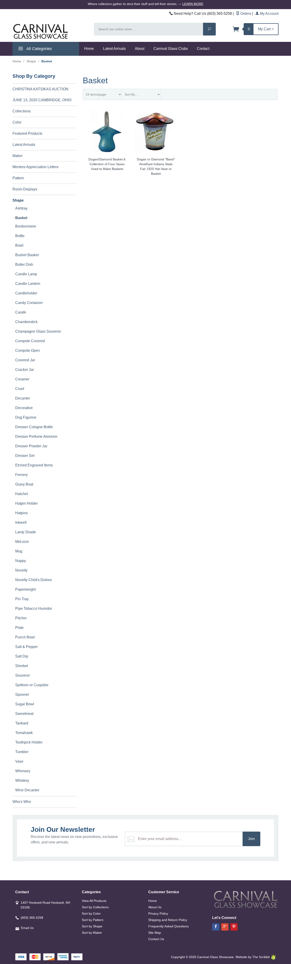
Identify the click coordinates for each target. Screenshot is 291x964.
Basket (21, 218)
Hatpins (21, 513)
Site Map (154, 932)
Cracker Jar (24, 370)
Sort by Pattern (92, 920)
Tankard (21, 723)
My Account (268, 13)
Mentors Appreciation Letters (35, 167)
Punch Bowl (25, 637)
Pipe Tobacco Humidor (33, 608)
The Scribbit (261, 957)
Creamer (22, 379)
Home (89, 49)
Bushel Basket (27, 255)
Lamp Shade (25, 532)
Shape (31, 61)
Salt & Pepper (26, 647)
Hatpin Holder (26, 503)
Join (251, 839)
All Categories (38, 48)
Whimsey (22, 771)
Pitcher (21, 618)
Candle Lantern (27, 284)
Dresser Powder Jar (31, 446)
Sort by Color (91, 913)
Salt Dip (21, 656)
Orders (245, 13)
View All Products (94, 901)
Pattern (18, 178)
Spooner (22, 694)
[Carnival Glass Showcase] (50, 31)
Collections (22, 111)
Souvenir (22, 675)
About (139, 49)
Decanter (22, 398)
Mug (18, 551)
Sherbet (21, 666)
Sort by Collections (95, 907)
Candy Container (29, 303)
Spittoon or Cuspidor (31, 685)
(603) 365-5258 (32, 917)
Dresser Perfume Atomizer (36, 436)
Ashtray (21, 208)
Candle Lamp (26, 274)
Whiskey (22, 780)
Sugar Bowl (24, 704)
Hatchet (21, 494)
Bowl (19, 245)
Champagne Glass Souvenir (38, 331)
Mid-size (22, 542)
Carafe (20, 312)
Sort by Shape (92, 926)
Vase (19, 761)
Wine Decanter (27, 790)
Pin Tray (22, 599)
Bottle (20, 236)
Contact (203, 49)
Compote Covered (30, 341)
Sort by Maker (92, 932)
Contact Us (156, 939)
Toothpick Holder (29, 742)
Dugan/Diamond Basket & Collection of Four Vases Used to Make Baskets (106, 164)
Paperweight (25, 589)
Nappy (20, 561)
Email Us (27, 928)
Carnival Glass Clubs (170, 49)
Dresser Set (24, 456)
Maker (18, 156)
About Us (154, 907)
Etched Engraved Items (34, 465)
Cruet (19, 389)
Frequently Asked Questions (168, 926)
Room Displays (25, 189)
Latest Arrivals (114, 49)
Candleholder (26, 293)
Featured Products (27, 133)
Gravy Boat (24, 484)
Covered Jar (25, 360)
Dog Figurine (25, 417)
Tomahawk (24, 733)
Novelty (21, 570)
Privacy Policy (158, 913)
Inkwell (21, 522)
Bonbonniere (25, 226)
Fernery (21, 475)
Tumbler (21, 752)
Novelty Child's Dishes (33, 580)
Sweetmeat (24, 714)
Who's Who (22, 802)
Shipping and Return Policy (167, 920)
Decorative (24, 408)
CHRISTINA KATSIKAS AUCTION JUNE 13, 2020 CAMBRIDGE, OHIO (42, 94)
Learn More (192, 4)
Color (17, 122)
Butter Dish (24, 264)
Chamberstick (26, 322)
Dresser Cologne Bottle (34, 427)
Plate (19, 628)
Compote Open (27, 350)
